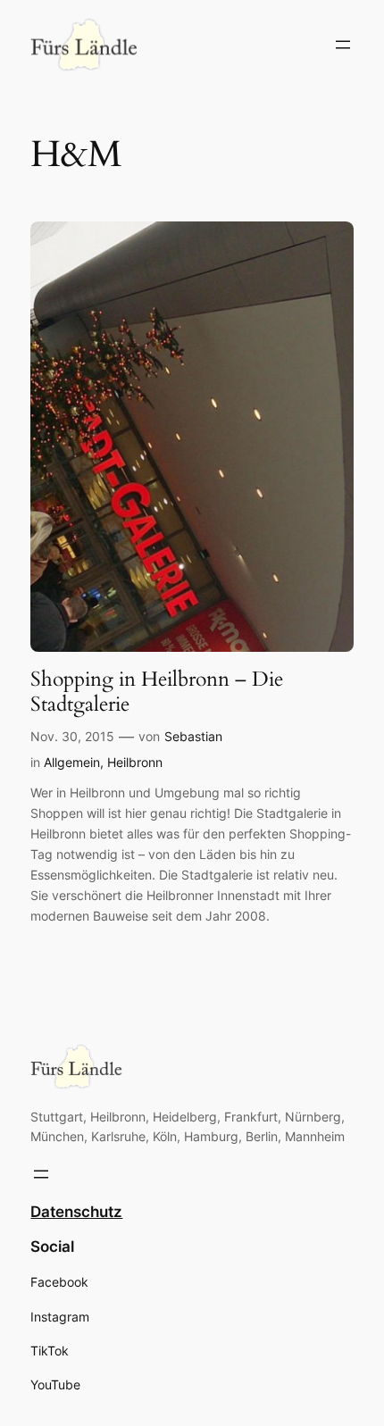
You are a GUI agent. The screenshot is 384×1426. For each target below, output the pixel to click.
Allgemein (72, 762)
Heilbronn (135, 762)
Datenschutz (76, 1212)
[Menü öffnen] (343, 44)
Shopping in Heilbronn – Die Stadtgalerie (156, 691)
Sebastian (193, 736)
